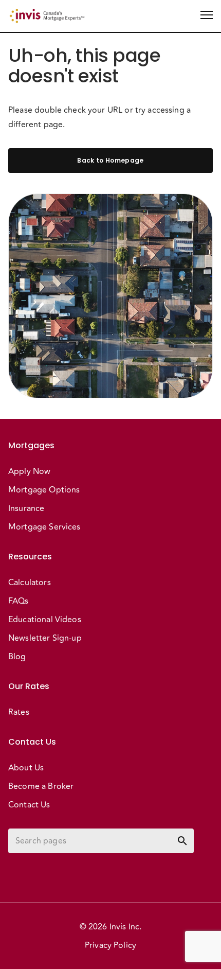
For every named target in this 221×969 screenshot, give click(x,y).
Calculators (29, 582)
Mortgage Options (44, 490)
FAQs (18, 601)
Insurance (26, 508)
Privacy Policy (110, 945)
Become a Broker (40, 786)
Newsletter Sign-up (45, 638)
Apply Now (29, 471)
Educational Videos (44, 619)
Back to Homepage (110, 160)
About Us (26, 768)
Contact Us (29, 805)
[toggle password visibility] (182, 841)
